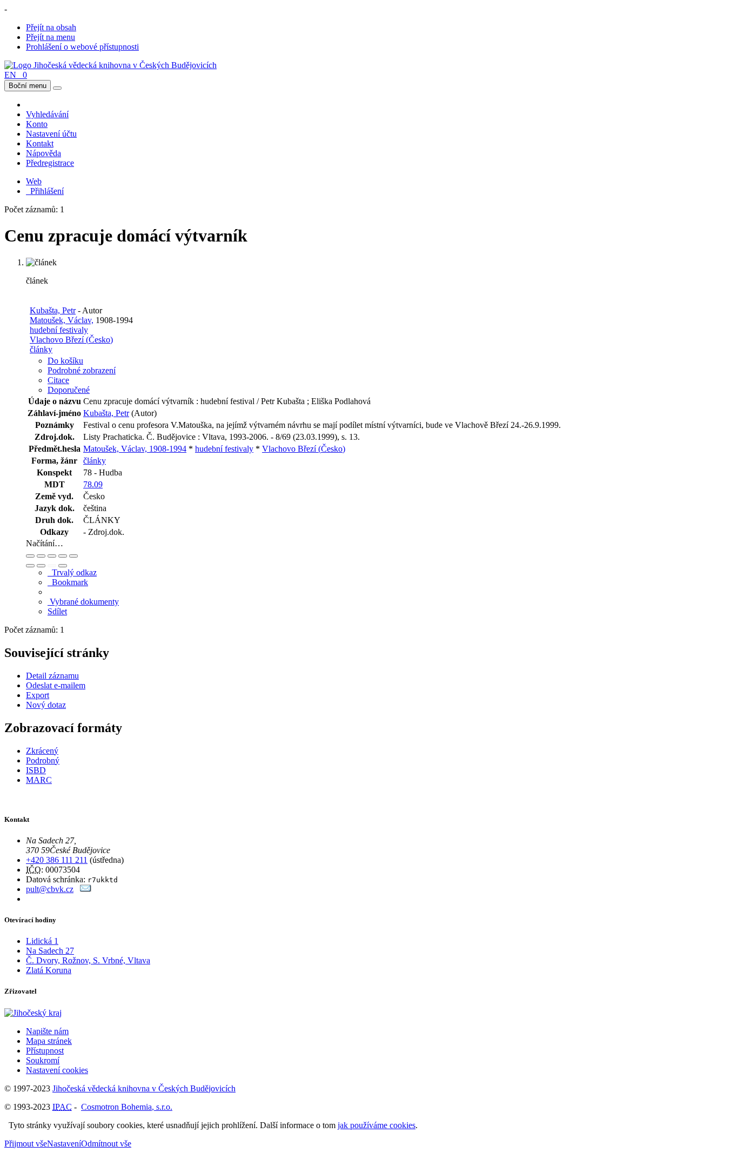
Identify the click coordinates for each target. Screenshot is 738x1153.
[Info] (73, 556)
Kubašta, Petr (53, 310)
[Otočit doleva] (30, 565)
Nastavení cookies (57, 1070)
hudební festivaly (59, 329)
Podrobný (42, 760)
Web (34, 181)
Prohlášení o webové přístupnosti (82, 46)
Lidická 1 (42, 941)
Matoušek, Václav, (61, 320)
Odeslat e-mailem (55, 685)
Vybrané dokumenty (83, 601)
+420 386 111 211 (57, 859)
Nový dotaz (46, 704)
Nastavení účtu (51, 133)
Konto (37, 124)
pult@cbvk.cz (49, 889)
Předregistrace (50, 162)
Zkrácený (42, 750)
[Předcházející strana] (52, 565)
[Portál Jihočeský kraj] (46, 1012)
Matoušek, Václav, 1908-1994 (134, 448)
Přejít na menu (50, 37)
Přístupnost (45, 1050)
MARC (39, 780)
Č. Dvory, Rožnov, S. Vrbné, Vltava (88, 960)
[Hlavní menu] (57, 88)
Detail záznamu (52, 675)
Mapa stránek (49, 1040)
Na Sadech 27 (50, 950)
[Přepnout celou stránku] (62, 556)
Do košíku (65, 360)
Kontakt (39, 143)
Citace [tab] (58, 380)
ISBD (36, 770)
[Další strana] (62, 565)
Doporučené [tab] (69, 389)
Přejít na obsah (51, 27)
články (41, 349)
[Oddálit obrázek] (41, 556)
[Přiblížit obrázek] (30, 556)
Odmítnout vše (106, 1143)
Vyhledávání (47, 114)
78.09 (93, 484)
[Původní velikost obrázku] (52, 556)
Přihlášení (45, 191)
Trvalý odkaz (72, 572)
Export (37, 695)
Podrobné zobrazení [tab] (82, 370)
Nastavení (64, 1143)
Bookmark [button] (68, 582)
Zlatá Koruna (48, 970)
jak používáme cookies (376, 1125)
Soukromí (42, 1060)
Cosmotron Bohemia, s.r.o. (126, 1106)
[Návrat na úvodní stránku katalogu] (110, 65)
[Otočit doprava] (41, 565)
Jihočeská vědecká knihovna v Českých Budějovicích (144, 1088)
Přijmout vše (25, 1143)
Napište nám (47, 1031)
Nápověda (43, 153)
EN (10, 74)
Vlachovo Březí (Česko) (71, 339)
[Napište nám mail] (85, 889)
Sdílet (57, 611)
